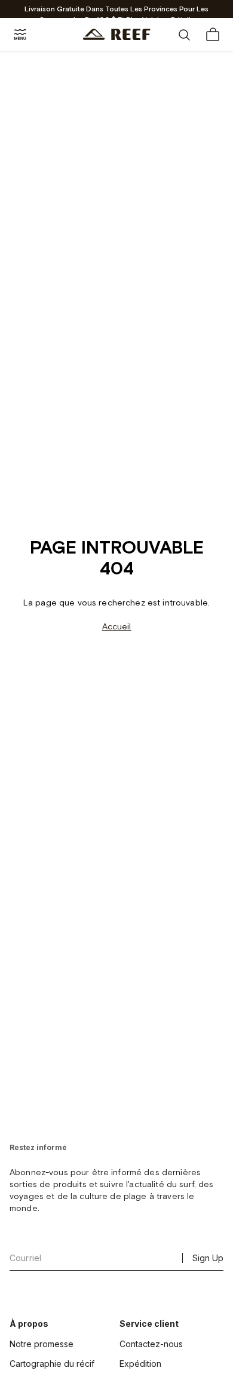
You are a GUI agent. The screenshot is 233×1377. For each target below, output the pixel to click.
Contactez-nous (151, 1344)
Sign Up (207, 1258)
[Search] (184, 34)
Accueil (116, 627)
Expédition (140, 1363)
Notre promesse (41, 1344)
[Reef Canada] (117, 34)
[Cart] (212, 34)
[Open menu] (20, 34)
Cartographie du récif (52, 1363)
